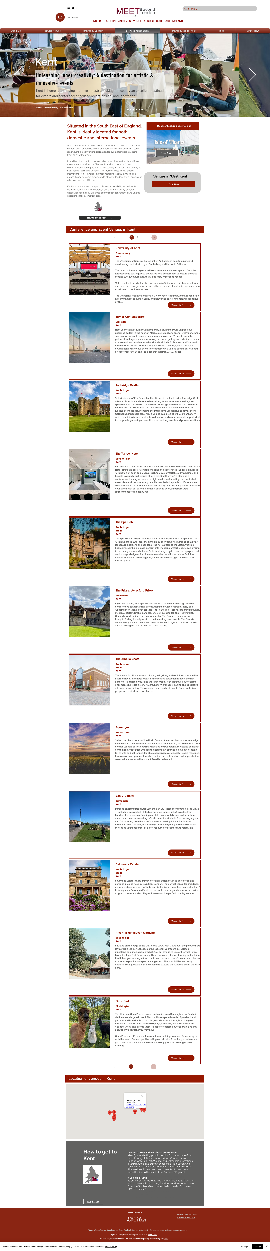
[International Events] (130, 109)
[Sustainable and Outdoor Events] (133, 109)
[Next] (252, 75)
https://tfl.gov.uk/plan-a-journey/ (154, 1191)
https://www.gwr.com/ (147, 1194)
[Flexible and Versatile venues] (139, 109)
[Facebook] (76, 8)
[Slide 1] (172, 159)
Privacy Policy (111, 1246)
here (166, 1239)
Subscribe (72, 17)
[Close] (266, 1246)
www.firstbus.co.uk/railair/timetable (154, 1197)
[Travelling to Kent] (136, 109)
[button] (16, 30)
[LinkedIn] (68, 8)
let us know (152, 1235)
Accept (258, 1246)
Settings (244, 1246)
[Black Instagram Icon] (72, 8)
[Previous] (17, 75)
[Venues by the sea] (142, 109)
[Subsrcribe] (60, 17)
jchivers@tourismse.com (176, 1230)
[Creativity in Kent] (128, 109)
